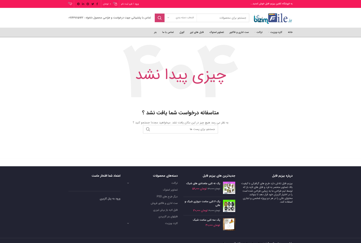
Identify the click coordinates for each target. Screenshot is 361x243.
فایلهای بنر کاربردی (168, 216)
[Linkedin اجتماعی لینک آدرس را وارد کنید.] (83, 4)
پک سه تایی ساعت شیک (206, 220)
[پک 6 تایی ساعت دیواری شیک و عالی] (229, 206)
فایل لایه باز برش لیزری (165, 210)
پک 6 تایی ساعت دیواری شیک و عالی (202, 203)
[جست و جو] (160, 18)
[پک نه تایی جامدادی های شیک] (229, 188)
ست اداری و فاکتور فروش (164, 203)
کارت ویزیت (171, 223)
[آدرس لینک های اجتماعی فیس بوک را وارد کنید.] (97, 4)
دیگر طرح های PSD (167, 196)
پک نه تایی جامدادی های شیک (203, 183)
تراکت (174, 183)
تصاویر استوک (170, 190)
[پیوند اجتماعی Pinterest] (87, 4)
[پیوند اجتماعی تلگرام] (78, 4)
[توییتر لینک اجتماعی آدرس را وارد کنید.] (92, 4)
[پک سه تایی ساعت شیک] (229, 224)
